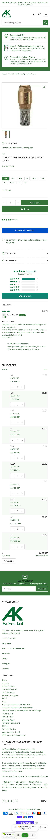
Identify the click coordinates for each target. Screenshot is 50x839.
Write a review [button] (25, 296)
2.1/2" (12, 182)
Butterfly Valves (35, 782)
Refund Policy (7, 717)
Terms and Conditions (11, 723)
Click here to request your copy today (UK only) (27, 48)
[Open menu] (45, 13)
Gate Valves (20, 782)
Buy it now (25, 209)
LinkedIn (5, 669)
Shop (4, 701)
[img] (6, 311)
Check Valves (8, 785)
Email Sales (6, 643)
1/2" (12, 179)
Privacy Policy (7, 714)
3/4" (20, 179)
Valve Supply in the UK (11, 732)
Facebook (6, 653)
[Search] (45, 22)
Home (4, 74)
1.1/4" (34, 179)
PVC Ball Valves (8, 692)
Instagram (6, 664)
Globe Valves (22, 785)
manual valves (29, 752)
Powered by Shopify (34, 809)
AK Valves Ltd (20, 809)
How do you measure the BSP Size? (16, 704)
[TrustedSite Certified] (9, 835)
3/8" (5, 179)
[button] (7, 220)
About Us (5, 683)
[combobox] (25, 22)
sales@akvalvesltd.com (29, 37)
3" (19, 182)
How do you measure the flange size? (17, 708)
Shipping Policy (8, 720)
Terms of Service (9, 729)
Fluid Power (16, 755)
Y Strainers (36, 785)
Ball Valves (8, 782)
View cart (8, 561)
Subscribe (42, 589)
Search (5, 680)
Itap (3, 154)
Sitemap (5, 726)
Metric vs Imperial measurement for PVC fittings (21, 711)
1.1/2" (42, 179)
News (4, 698)
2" (4, 182)
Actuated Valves (8, 686)
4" (25, 182)
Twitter (5, 658)
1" (27, 179)
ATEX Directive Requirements (14, 735)
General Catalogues (10, 695)
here (29, 50)
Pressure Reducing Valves (25, 787)
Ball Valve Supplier (9, 689)
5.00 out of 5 (31, 271)
